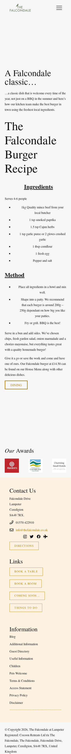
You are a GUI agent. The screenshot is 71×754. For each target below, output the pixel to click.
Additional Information (23, 644)
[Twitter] (32, 536)
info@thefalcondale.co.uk (32, 530)
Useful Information (21, 658)
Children (14, 666)
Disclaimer (16, 702)
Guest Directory (19, 651)
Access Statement (20, 688)
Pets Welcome (18, 673)
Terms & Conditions (22, 681)
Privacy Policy (18, 695)
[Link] (20, 8)
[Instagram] (25, 537)
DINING (16, 385)
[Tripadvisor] (45, 536)
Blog (12, 636)
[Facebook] (38, 536)
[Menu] (59, 8)
